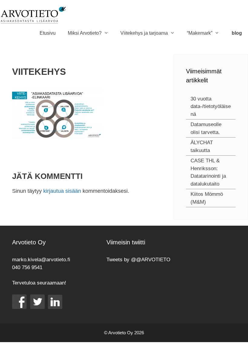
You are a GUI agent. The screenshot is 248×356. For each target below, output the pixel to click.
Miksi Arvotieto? (85, 33)
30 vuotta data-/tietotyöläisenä (211, 106)
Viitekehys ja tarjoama (144, 33)
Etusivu (48, 33)
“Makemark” (199, 33)
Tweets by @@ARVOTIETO (138, 259)
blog (237, 33)
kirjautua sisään (62, 191)
